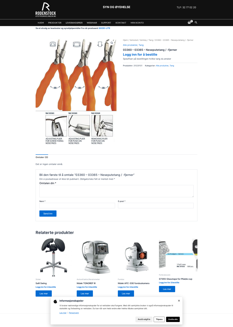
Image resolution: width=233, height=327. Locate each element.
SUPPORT (106, 22)
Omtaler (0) (42, 157)
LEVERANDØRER (74, 22)
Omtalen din (47, 183)
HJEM (41, 22)
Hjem (125, 40)
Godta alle (173, 319)
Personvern (74, 313)
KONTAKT (121, 22)
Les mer (44, 293)
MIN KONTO (137, 22)
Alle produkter (130, 45)
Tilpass (159, 319)
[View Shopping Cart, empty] (189, 22)
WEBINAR (92, 22)
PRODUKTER (54, 22)
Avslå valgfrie (144, 319)
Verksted (134, 40)
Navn (42, 201)
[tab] (42, 157)
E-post (121, 201)
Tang (151, 40)
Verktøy (143, 40)
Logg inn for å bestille (140, 54)
